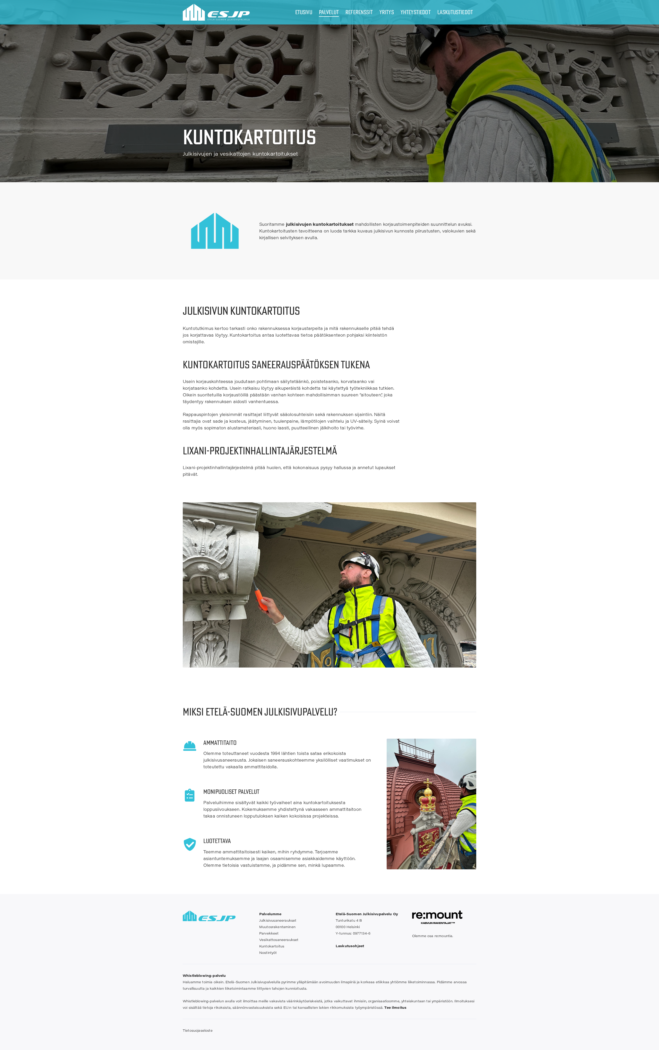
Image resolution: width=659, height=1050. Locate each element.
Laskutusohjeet (350, 946)
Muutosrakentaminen (277, 926)
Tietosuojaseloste (198, 1030)
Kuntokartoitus (271, 946)
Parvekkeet (269, 933)
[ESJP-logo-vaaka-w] (216, 12)
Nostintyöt (268, 952)
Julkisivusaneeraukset (277, 920)
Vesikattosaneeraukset (278, 939)
